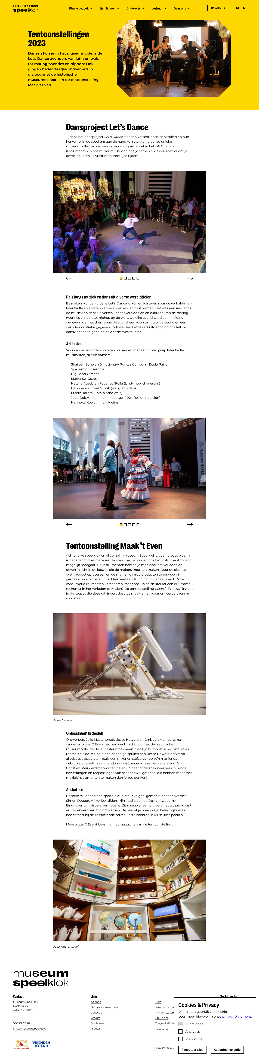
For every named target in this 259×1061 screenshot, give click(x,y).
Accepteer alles (192, 1050)
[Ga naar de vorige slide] (69, 278)
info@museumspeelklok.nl (30, 1028)
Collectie (96, 1012)
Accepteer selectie (227, 1050)
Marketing (193, 1039)
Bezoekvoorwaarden (104, 1007)
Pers (158, 1001)
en (243, 8)
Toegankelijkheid (166, 1023)
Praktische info (165, 1007)
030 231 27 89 (21, 1023)
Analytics (192, 1032)
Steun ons (161, 1017)
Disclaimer (98, 1023)
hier (109, 824)
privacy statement (236, 1016)
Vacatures (161, 1028)
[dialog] (215, 1027)
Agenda (96, 1001)
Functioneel (194, 1024)
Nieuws (95, 1028)
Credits (95, 1017)
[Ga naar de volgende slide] (190, 278)
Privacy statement (167, 1012)
